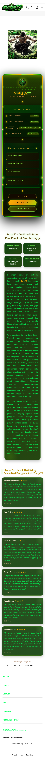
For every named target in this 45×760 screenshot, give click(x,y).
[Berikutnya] (42, 44)
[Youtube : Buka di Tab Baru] (30, 749)
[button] (32, 7)
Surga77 (24, 281)
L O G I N (22, 197)
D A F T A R (22, 203)
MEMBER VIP (22, 209)
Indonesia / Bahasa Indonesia (12, 738)
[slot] (6, 7)
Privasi (14, 755)
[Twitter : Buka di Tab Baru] (19, 749)
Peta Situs (29, 755)
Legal (21, 755)
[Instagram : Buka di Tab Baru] (24, 749)
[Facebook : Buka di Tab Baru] (15, 749)
